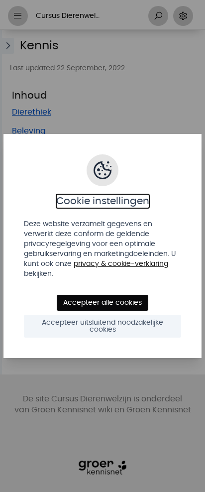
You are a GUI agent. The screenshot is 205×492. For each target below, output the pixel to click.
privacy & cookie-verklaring (121, 263)
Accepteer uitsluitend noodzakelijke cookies (102, 326)
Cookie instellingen (102, 201)
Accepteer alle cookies (102, 302)
